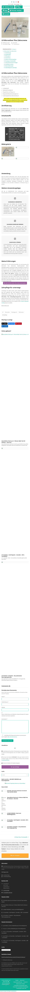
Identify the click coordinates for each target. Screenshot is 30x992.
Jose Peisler (5, 925)
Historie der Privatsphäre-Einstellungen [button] (20, 987)
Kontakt (16, 980)
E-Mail (11, 4)
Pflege (9, 44)
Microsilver (7, 312)
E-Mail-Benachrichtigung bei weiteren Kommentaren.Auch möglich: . (14, 736)
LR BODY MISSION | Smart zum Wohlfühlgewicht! (13, 909)
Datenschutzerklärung (17, 982)
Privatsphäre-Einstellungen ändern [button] (20, 985)
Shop (20, 4)
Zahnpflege (4, 315)
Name (3, 696)
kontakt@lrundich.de (7, 892)
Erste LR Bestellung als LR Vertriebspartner (18, 925)
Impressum (22, 980)
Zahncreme (21, 312)
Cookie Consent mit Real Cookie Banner (8, 991)
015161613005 (6, 890)
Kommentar (4, 719)
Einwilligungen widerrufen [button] (21, 988)
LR (2, 312)
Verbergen (14, 49)
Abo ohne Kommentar (12, 736)
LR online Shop (6, 875)
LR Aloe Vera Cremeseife (20, 837)
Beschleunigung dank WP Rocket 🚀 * (6, 984)
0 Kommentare (16, 44)
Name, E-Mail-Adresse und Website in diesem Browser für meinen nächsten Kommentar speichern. (15, 715)
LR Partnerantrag (7, 876)
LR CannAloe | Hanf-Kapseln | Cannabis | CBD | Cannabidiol (15, 912)
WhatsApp (16, 4)
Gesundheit (5, 44)
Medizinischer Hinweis (20, 983)
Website (3, 707)
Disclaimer (26, 982)
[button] (4, 324)
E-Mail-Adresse (5, 702)
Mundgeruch (14, 312)
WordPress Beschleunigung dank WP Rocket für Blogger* (13, 957)
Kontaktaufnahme (5, 760)
